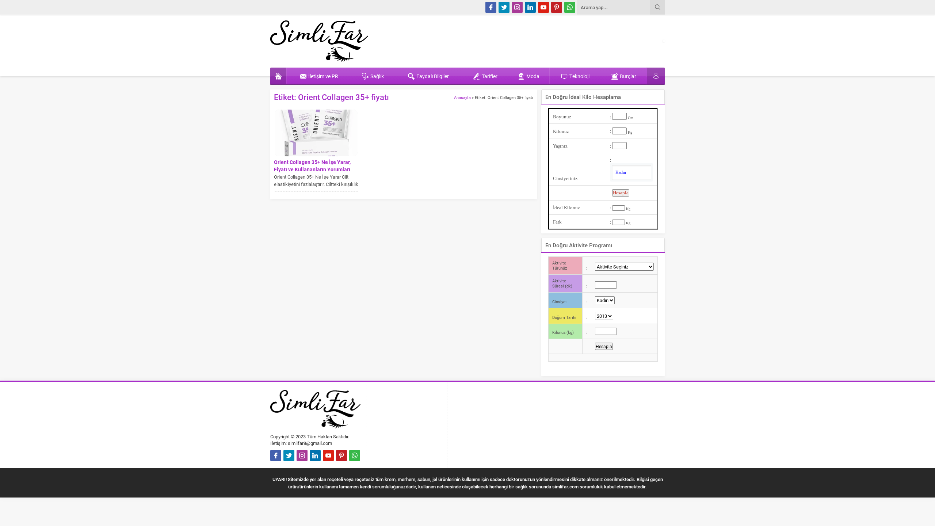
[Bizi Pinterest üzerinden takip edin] (556, 7)
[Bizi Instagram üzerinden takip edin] (517, 7)
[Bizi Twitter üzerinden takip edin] (504, 7)
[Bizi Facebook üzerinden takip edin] (490, 7)
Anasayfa (462, 97)
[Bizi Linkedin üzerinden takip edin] (530, 7)
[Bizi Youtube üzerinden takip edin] (543, 7)
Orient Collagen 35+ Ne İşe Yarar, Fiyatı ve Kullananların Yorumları (312, 166)
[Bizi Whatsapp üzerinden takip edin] (569, 7)
